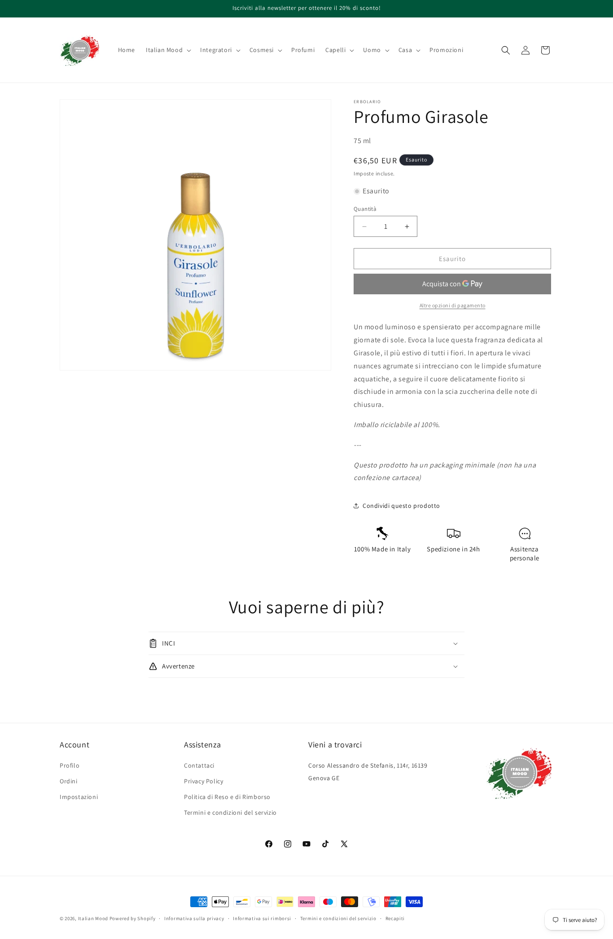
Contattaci (199, 765)
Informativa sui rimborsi (262, 918)
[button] (167, 49)
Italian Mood (93, 918)
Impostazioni (79, 797)
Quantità (365, 209)
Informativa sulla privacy (194, 918)
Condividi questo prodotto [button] (401, 506)
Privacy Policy (203, 781)
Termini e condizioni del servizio (230, 812)
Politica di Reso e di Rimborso (227, 797)
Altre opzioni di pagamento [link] (453, 305)
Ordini (69, 781)
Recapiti (395, 918)
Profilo (69, 765)
